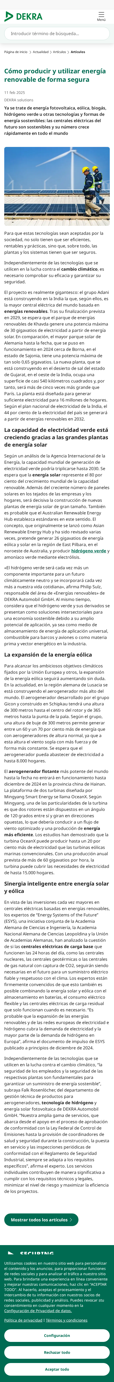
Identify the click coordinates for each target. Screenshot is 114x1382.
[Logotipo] (25, 16)
